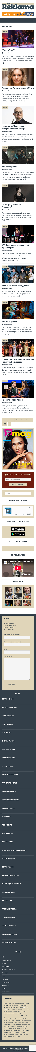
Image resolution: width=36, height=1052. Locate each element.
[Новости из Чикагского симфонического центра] (18, 115)
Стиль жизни (6, 992)
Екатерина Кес (7, 833)
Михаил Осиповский (10, 774)
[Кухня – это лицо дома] (27, 590)
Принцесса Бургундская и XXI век (18, 88)
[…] (3, 63)
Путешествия (6, 982)
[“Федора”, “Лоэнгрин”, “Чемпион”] (18, 193)
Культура (5, 973)
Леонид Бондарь (8, 858)
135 (5, 424)
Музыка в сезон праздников (15, 285)
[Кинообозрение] (18, 155)
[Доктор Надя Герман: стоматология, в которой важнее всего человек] (18, 603)
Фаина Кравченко (9, 791)
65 (26, 420)
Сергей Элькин (7, 53)
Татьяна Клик (7, 842)
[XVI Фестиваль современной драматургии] (18, 234)
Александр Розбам (9, 909)
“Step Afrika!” (8, 50)
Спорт (4, 988)
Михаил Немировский (10, 875)
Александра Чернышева (11, 884)
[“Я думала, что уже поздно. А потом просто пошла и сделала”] (27, 603)
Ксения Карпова (8, 892)
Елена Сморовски (9, 926)
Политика (5, 979)
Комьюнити (5, 966)
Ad (3, 957)
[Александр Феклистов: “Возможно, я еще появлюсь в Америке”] (9, 603)
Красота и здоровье (8, 969)
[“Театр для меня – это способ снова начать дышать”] (27, 596)
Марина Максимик (9, 934)
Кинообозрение (9, 166)
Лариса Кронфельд (9, 783)
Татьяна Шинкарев (9, 707)
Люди (4, 976)
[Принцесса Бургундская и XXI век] (18, 77)
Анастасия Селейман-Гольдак (14, 850)
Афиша (4, 963)
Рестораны (5, 985)
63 (17, 420)
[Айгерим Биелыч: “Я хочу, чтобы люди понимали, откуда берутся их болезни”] (18, 590)
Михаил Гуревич (8, 808)
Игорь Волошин (8, 716)
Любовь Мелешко (9, 942)
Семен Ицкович (8, 724)
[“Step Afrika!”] (18, 39)
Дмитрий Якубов (8, 749)
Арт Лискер (6, 816)
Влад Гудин (6, 732)
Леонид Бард (7, 825)
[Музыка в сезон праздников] (18, 274)
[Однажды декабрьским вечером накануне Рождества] (18, 348)
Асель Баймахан (8, 917)
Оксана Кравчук (8, 741)
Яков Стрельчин (8, 758)
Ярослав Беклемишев (10, 800)
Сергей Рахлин (8, 867)
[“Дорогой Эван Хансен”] (18, 389)
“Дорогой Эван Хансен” (13, 400)
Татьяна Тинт (7, 900)
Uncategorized (6, 960)
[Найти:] (18, 493)
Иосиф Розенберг (9, 766)
